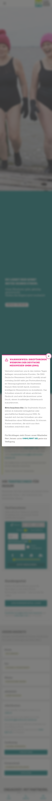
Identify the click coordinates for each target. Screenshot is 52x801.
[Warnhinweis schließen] (48, 356)
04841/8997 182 (30, 439)
